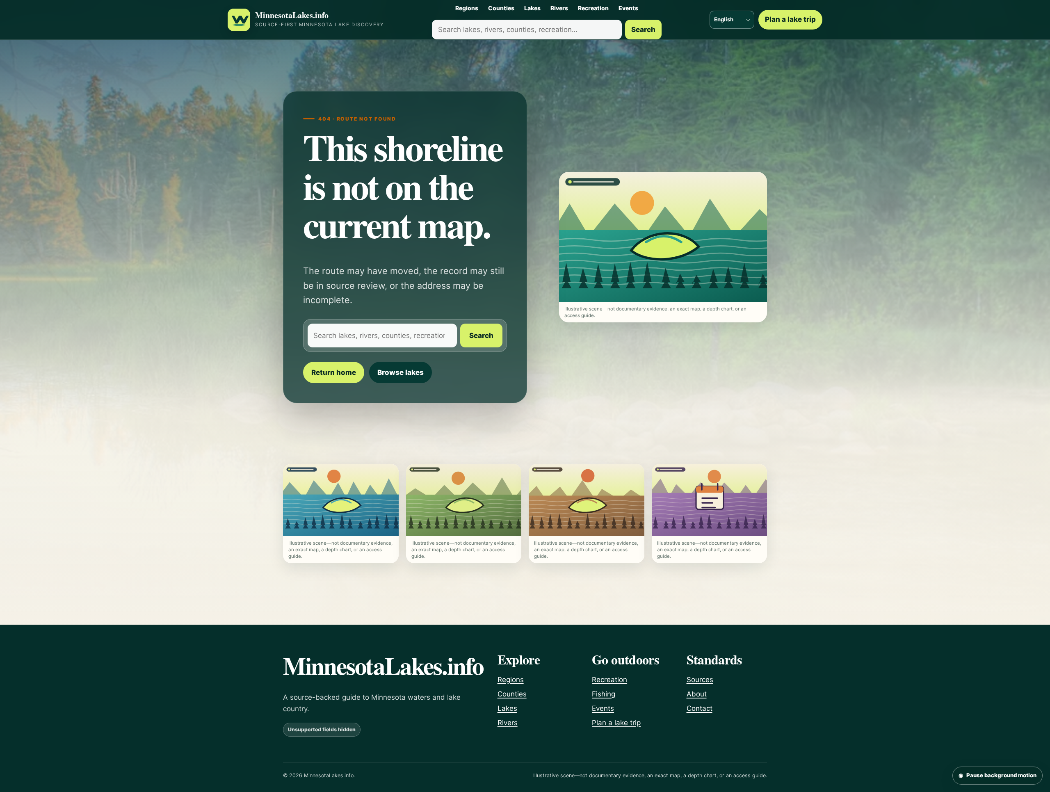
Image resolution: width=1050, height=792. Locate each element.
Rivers (559, 8)
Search (643, 29)
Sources (700, 680)
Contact (699, 708)
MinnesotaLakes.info (292, 15)
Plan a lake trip (790, 19)
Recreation (593, 8)
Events (628, 8)
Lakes (532, 8)
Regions (466, 8)
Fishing (603, 694)
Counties (501, 8)
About (697, 694)
